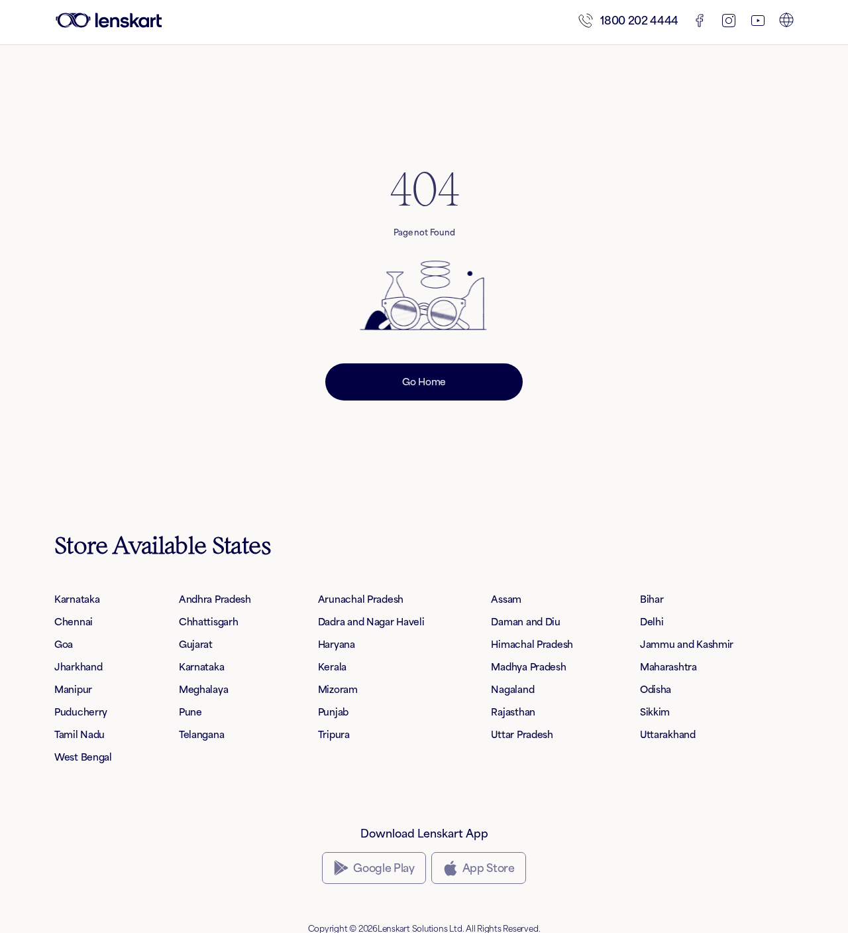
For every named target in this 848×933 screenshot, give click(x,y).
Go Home (424, 381)
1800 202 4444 (639, 20)
